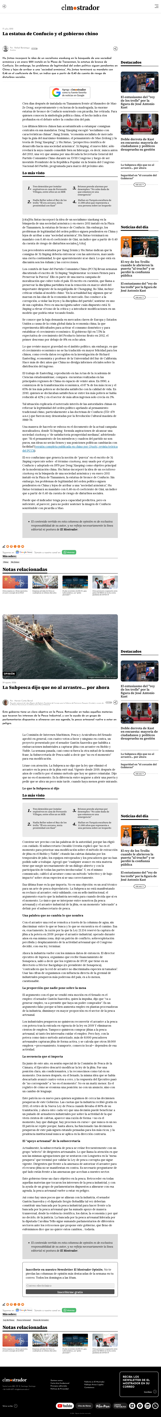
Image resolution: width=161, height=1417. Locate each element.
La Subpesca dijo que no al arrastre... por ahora (137, 166)
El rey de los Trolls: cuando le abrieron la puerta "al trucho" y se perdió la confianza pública (138, 269)
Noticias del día (134, 227)
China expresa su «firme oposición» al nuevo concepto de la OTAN (15, 592)
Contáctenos (89, 1387)
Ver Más (34, 48)
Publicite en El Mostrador (94, 1381)
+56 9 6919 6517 (8, 1389)
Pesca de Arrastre (41, 1320)
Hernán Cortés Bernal (23, 700)
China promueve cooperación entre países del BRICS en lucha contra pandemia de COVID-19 (104, 593)
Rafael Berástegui (22, 47)
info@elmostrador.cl (21, 1389)
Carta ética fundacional (60, 1383)
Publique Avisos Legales (94, 1384)
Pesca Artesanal (24, 1320)
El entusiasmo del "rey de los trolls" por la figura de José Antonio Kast (138, 102)
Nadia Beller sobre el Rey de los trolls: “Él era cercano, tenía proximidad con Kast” (50, 203)
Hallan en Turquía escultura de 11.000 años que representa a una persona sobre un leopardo (94, 203)
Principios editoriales (59, 1385)
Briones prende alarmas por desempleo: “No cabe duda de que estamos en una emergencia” (93, 190)
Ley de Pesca (8, 1320)
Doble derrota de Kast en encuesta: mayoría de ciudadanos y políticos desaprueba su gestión (139, 144)
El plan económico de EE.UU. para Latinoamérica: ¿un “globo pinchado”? (75, 593)
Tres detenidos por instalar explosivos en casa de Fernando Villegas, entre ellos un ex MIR (50, 189)
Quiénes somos (57, 1380)
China (5, 562)
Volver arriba (8, 1405)
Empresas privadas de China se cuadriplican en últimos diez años (44, 592)
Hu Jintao (15, 562)
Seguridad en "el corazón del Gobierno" (139, 176)
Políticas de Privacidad (59, 1388)
